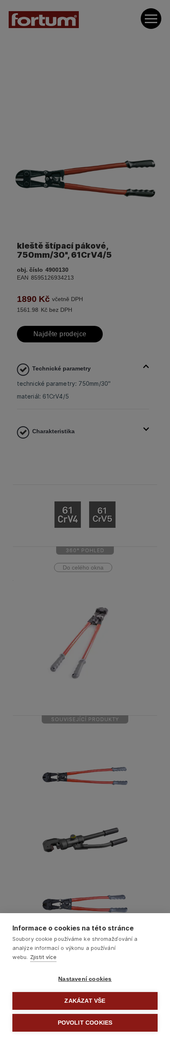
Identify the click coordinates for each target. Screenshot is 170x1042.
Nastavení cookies (84, 979)
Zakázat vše (84, 1001)
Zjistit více (43, 957)
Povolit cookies (85, 1023)
